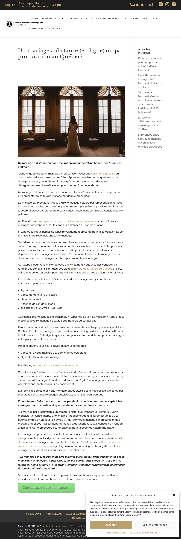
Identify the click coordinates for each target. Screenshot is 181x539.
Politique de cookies (117, 532)
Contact (54, 28)
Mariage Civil (75, 18)
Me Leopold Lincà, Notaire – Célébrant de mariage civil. (70, 526)
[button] (174, 495)
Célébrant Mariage (141, 18)
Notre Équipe (37, 28)
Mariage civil (33, 514)
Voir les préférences (154, 524)
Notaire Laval (51, 18)
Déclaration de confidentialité (143, 532)
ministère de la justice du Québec (91, 268)
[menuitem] (10, 5)
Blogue (57, 5)
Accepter (110, 524)
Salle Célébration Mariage (108, 18)
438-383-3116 (143, 5)
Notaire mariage (81, 518)
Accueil (34, 18)
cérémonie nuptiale (103, 173)
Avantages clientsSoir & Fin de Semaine (33, 5)
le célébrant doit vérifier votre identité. (56, 365)
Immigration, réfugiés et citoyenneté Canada (66, 221)
